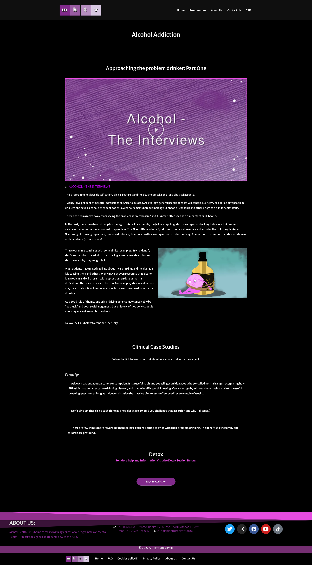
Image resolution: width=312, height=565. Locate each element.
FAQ (110, 558)
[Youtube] (266, 529)
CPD (248, 10)
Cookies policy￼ (127, 558)
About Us (216, 10)
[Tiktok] (278, 529)
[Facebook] (254, 529)
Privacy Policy (151, 558)
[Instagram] (242, 529)
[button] (156, 129)
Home (181, 10)
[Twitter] (230, 529)
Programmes (197, 10)
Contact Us (234, 10)
